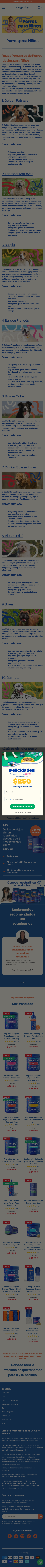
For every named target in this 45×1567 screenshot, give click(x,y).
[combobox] (8, 799)
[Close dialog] (40, 754)
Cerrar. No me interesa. (22, 813)
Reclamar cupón (22, 806)
